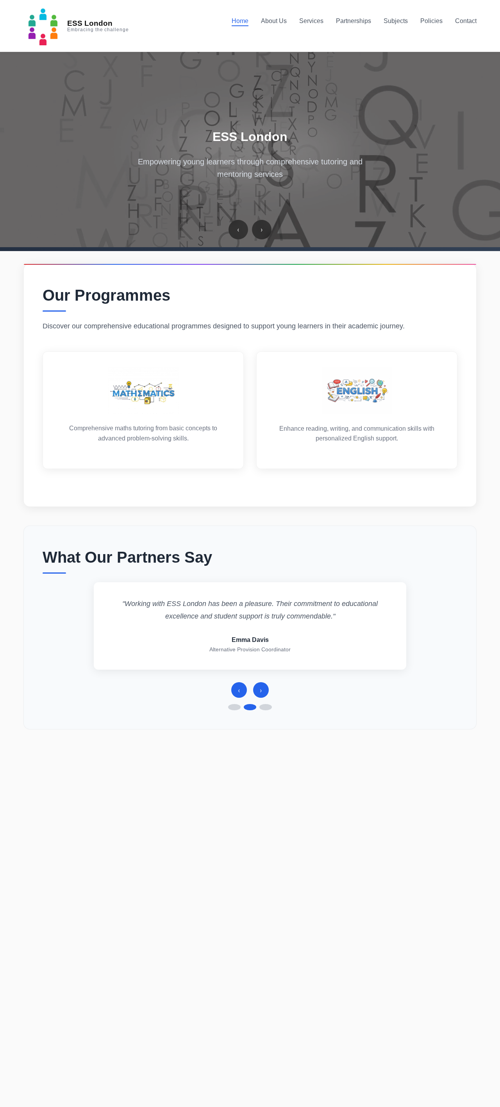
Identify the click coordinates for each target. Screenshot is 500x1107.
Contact (466, 21)
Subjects (396, 21)
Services (311, 21)
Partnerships (353, 21)
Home (240, 21)
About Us (274, 21)
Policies (431, 21)
